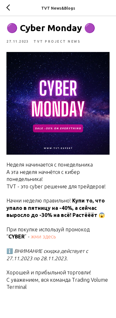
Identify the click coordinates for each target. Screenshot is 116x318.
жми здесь (43, 236)
